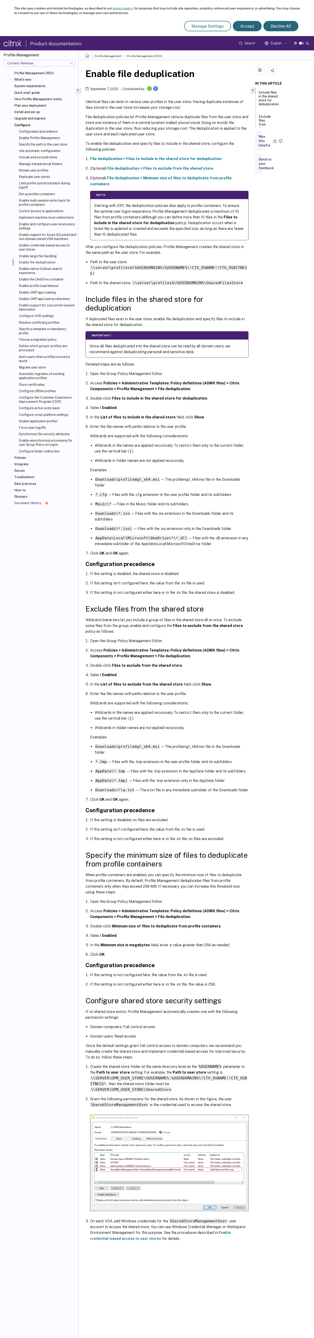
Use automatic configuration (40, 151)
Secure (19, 470)
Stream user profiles (34, 170)
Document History (28, 503)
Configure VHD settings (36, 316)
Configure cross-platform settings (43, 415)
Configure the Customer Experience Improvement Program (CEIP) (45, 399)
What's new (22, 79)
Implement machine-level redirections (46, 217)
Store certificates (32, 384)
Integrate (21, 464)
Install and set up (27, 112)
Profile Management (108, 56)
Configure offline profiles (37, 391)
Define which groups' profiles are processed (43, 348)
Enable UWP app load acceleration (44, 299)
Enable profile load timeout (38, 286)
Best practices (25, 484)
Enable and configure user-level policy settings (47, 226)
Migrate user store (32, 367)
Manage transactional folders (40, 164)
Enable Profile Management (39, 138)
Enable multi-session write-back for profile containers (44, 202)
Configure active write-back (39, 408)
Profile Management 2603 (34, 73)
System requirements (30, 86)
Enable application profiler (38, 421)
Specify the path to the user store (43, 144)
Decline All (281, 26)
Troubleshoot (24, 477)
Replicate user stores (34, 177)
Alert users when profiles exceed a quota (44, 359)
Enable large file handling (38, 256)
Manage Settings (207, 26)
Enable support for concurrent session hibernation (47, 307)
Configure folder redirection (39, 451)
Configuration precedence (38, 131)
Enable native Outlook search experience (40, 271)
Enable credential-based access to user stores (44, 247)
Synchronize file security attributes (44, 434)
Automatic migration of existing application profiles (42, 376)
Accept (247, 26)
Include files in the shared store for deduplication (269, 98)
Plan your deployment (30, 105)
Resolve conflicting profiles (39, 322)
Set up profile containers (37, 194)
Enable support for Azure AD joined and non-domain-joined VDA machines (47, 237)
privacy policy (122, 8)
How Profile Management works (38, 99)
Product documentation (55, 43)
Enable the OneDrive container (41, 279)
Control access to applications (41, 211)
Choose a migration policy (38, 339)
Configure (22, 125)
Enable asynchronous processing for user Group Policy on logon (45, 442)
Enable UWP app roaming (37, 292)
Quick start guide (27, 92)
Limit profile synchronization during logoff (44, 185)
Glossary (20, 496)
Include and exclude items (38, 157)
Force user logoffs (32, 427)
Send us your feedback (266, 163)
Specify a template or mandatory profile (42, 331)
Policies (20, 458)
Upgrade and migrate (30, 118)
